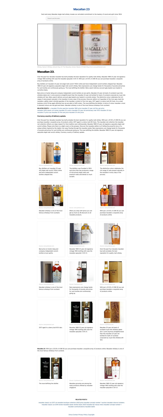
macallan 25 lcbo (105, 110)
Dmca (70, 414)
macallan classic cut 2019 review (52, 404)
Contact (75, 414)
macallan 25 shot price (76, 112)
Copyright (91, 414)
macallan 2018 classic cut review (47, 110)
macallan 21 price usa (44, 112)
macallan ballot (90, 406)
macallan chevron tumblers (115, 402)
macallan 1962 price (74, 108)
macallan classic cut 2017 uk (48, 402)
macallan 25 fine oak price (60, 112)
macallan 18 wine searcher (59, 108)
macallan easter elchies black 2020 (74, 404)
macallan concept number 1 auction (95, 402)
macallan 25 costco (65, 110)
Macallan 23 (81, 9)
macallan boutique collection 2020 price (70, 402)
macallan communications (76, 406)
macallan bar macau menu (94, 404)
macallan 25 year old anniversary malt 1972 (86, 110)
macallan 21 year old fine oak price (93, 108)
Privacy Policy (83, 414)
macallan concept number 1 (112, 404)
